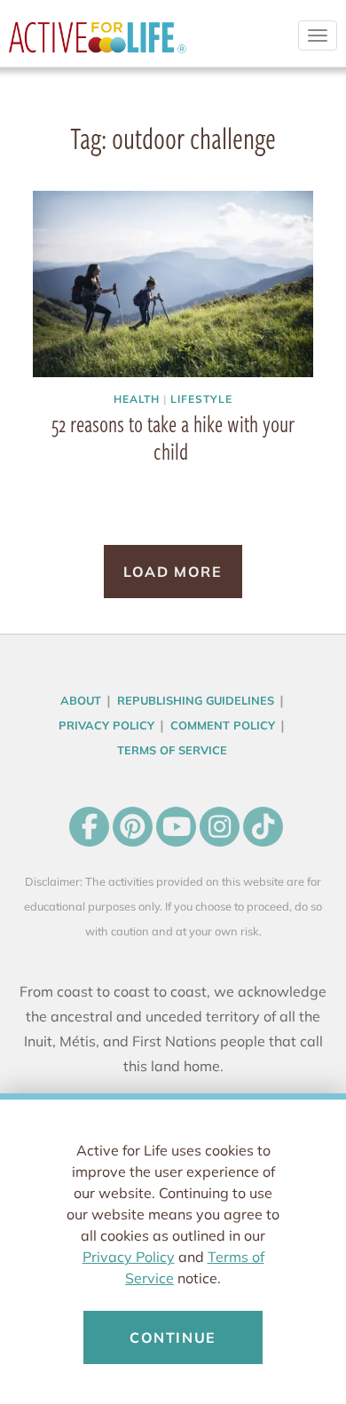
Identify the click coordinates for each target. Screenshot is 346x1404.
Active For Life (97, 44)
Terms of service (172, 750)
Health (137, 399)
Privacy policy (106, 725)
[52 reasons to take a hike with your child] (173, 284)
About (80, 700)
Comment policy (222, 725)
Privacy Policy (129, 1257)
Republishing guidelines (195, 700)
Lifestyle (201, 399)
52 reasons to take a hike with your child (173, 437)
